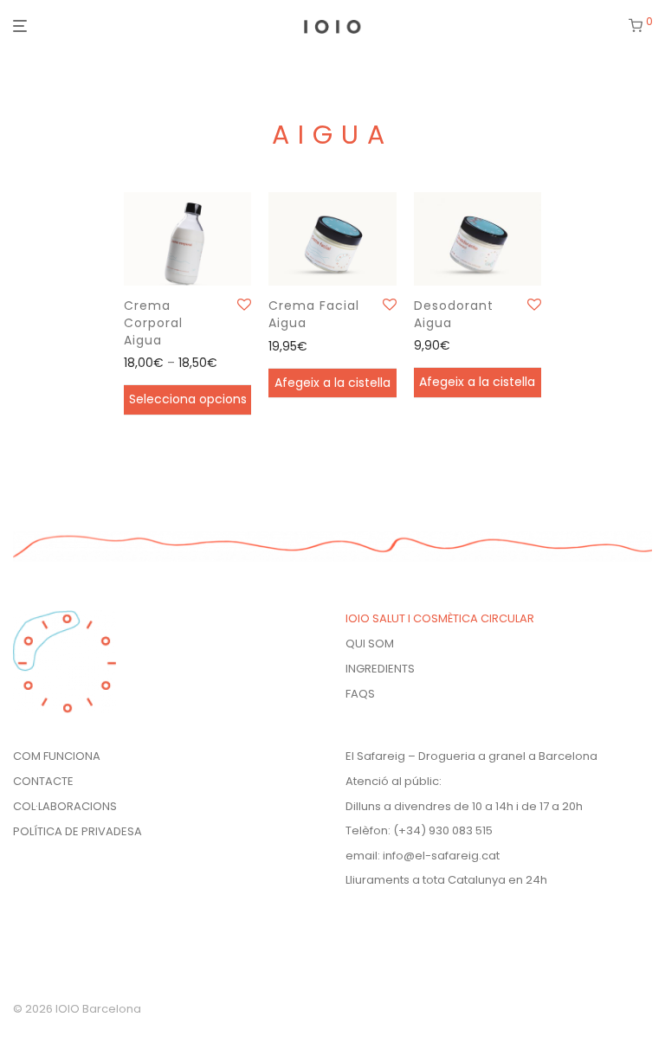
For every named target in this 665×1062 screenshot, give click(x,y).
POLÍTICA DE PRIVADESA (77, 831)
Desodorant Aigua (454, 314)
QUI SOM (369, 643)
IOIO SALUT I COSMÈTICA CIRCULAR (439, 618)
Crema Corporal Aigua (153, 322)
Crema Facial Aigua (313, 314)
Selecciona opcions (188, 399)
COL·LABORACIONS (65, 806)
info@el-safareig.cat (441, 855)
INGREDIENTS (380, 668)
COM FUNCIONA (56, 756)
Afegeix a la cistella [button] (332, 382)
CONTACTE (43, 781)
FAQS (360, 693)
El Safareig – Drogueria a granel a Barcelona (471, 756)
